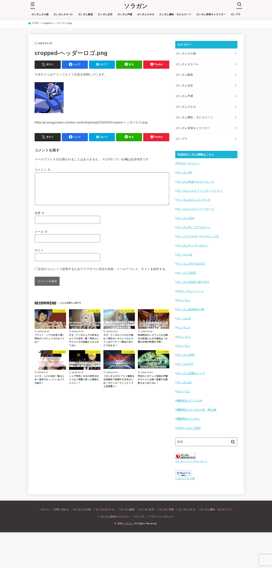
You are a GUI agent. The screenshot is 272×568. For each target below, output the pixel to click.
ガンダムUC (184, 254)
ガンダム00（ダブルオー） (194, 227)
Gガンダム (184, 336)
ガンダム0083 (185, 354)
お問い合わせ (61, 509)
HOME (35, 23)
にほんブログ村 (185, 478)
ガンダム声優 (124, 14)
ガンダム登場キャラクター (211, 14)
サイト (39, 250)
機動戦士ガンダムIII (189, 400)
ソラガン (136, 6)
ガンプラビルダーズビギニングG (198, 236)
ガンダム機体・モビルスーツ (175, 14)
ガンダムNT (184, 172)
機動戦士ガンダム (188, 418)
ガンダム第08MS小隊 (190, 309)
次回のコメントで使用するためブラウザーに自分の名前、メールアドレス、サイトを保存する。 (103, 269)
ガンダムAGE (185, 218)
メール (41, 231)
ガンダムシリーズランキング (191, 461)
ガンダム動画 (85, 14)
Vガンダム (183, 345)
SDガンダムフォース (190, 291)
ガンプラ (236, 14)
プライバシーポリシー (161, 516)
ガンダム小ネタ (146, 14)
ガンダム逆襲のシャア (191, 373)
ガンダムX (183, 327)
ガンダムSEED (186, 272)
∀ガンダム (183, 300)
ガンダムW (184, 318)
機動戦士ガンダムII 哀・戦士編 (196, 409)
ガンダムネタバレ (63, 14)
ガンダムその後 (40, 14)
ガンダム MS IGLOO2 (191, 263)
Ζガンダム (183, 391)
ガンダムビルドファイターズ (195, 208)
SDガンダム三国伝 (189, 428)
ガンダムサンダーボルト (192, 245)
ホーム (45, 509)
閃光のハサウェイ (188, 163)
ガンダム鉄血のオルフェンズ (195, 181)
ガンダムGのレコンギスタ (193, 199)
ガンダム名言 (105, 14)
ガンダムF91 (185, 364)
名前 (40, 213)
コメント (43, 169)
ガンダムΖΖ (184, 382)
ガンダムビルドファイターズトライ (199, 190)
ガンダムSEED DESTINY (193, 282)
